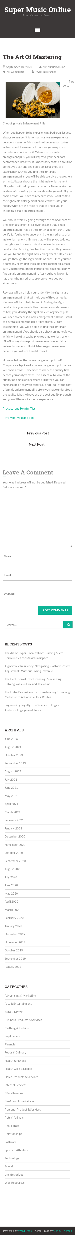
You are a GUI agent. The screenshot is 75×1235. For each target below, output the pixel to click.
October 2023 (14, 755)
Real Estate (12, 1125)
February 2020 (14, 917)
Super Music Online (37, 9)
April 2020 (11, 901)
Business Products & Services (23, 1020)
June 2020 (11, 885)
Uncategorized (14, 1174)
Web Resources (46, 71)
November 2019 (15, 942)
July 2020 (11, 877)
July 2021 (11, 779)
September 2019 (15, 958)
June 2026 (11, 738)
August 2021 (13, 771)
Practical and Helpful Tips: (19, 408)
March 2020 (12, 909)
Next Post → (39, 444)
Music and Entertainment (21, 1101)
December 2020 (15, 836)
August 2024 (13, 747)
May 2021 (11, 795)
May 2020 (11, 893)
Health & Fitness (15, 1060)
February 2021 (14, 820)
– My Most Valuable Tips (18, 417)
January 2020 (13, 926)
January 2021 (13, 828)
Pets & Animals (14, 1117)
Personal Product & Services (23, 1109)
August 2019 (13, 966)
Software (11, 1142)
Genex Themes (62, 1230)
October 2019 (14, 950)
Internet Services (16, 1085)
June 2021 (11, 787)
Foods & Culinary (15, 1052)
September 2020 (15, 861)
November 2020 (15, 844)
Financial (10, 1044)
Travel (9, 1166)
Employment (12, 1036)
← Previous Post (36, 433)
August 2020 (13, 869)
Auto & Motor (13, 1011)
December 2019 (15, 934)
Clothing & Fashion (17, 1028)
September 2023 (15, 763)
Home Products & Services (21, 1077)
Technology (12, 1158)
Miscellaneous (14, 1093)
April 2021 (11, 804)
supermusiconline (53, 67)
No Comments (15, 71)
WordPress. (25, 1230)
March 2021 (12, 812)
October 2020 (14, 852)
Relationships (13, 1133)
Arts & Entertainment (18, 1003)
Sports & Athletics (16, 1150)
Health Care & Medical (19, 1068)
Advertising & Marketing (20, 995)
